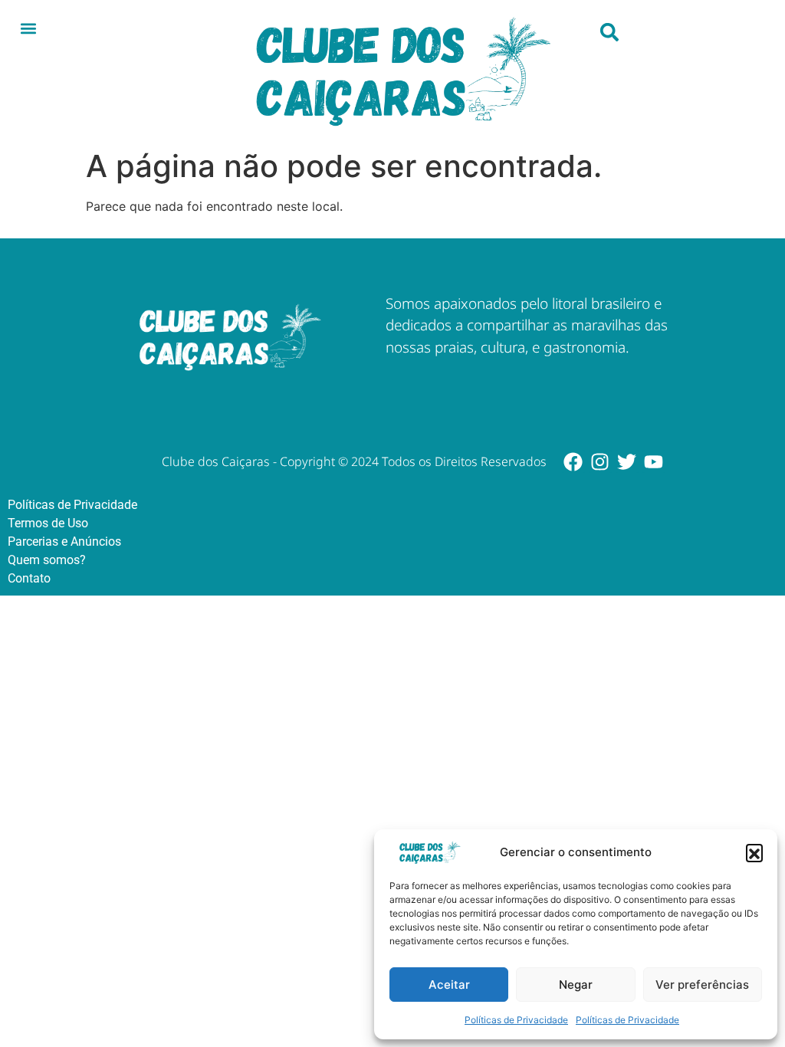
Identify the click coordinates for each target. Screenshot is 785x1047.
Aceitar (449, 984)
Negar (576, 984)
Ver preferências (702, 984)
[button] (754, 852)
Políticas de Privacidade (516, 1020)
